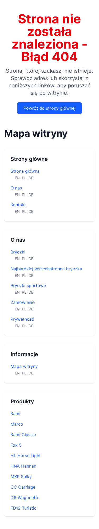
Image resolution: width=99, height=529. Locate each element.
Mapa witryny (24, 366)
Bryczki (18, 252)
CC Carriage (23, 487)
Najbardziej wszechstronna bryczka (46, 268)
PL (24, 178)
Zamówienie (23, 302)
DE (31, 178)
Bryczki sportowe (28, 285)
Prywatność (22, 319)
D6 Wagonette (25, 497)
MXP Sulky (21, 476)
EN (17, 178)
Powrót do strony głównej (49, 108)
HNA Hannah (23, 466)
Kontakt (18, 204)
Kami (15, 413)
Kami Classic (23, 434)
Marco (17, 424)
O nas (16, 188)
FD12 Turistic (23, 508)
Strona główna (25, 171)
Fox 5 (16, 445)
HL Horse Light (26, 455)
